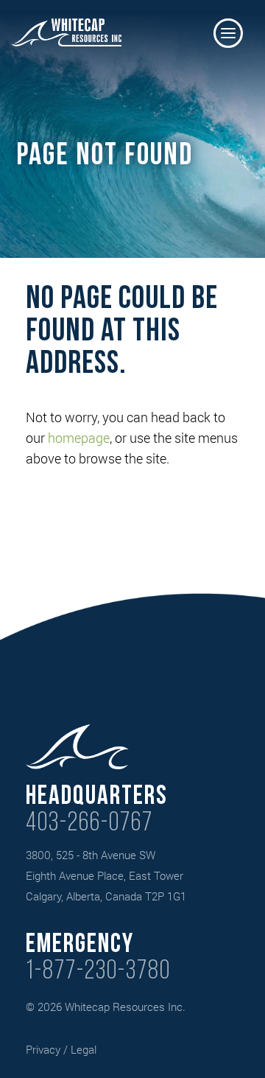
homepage (79, 438)
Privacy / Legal (61, 1049)
